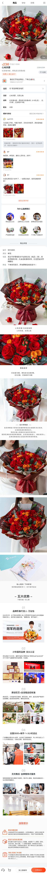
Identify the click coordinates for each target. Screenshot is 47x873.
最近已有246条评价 (36, 114)
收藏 (44, 72)
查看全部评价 (23, 201)
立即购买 (38, 870)
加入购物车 (23, 870)
